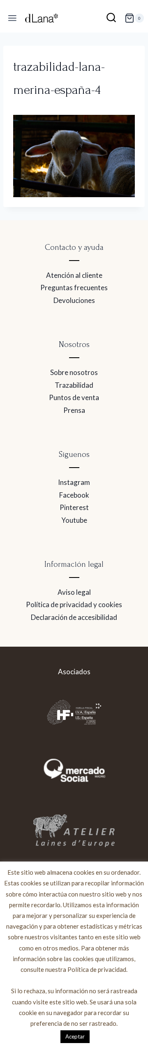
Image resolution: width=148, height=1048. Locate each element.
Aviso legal (74, 592)
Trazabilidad (74, 385)
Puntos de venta (74, 397)
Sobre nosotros (74, 372)
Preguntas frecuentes (74, 287)
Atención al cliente (74, 275)
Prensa (74, 410)
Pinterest (74, 507)
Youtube (74, 520)
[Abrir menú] (12, 18)
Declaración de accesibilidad (74, 617)
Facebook (74, 495)
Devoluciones (74, 300)
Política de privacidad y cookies (74, 604)
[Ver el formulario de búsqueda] (111, 18)
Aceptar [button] (75, 1036)
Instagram (74, 482)
